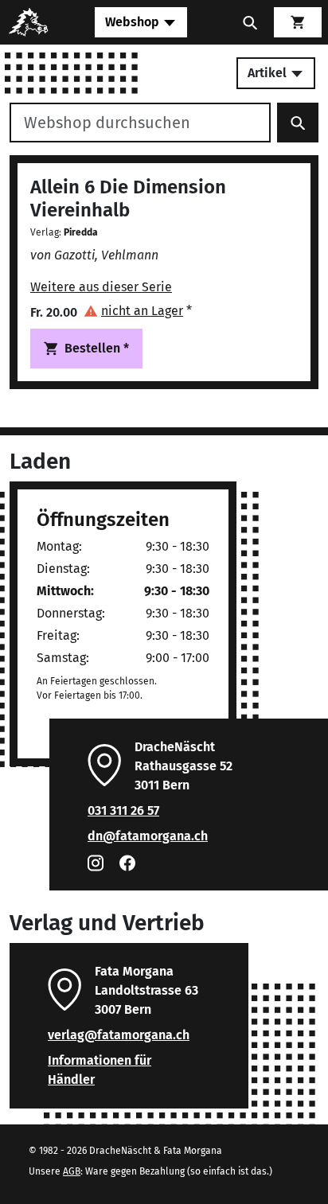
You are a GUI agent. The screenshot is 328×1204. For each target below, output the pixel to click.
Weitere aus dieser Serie (101, 286)
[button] (138, 310)
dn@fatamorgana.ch (148, 836)
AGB (71, 1171)
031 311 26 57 (123, 810)
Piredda (81, 232)
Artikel (269, 72)
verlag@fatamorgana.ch (118, 1034)
